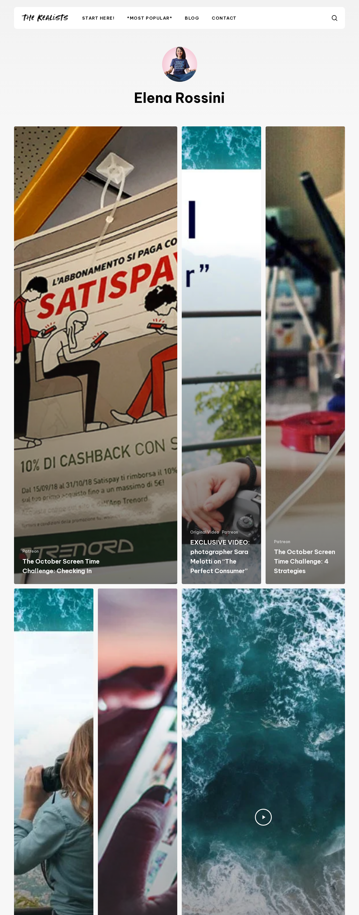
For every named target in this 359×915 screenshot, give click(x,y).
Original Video (204, 532)
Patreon (30, 551)
